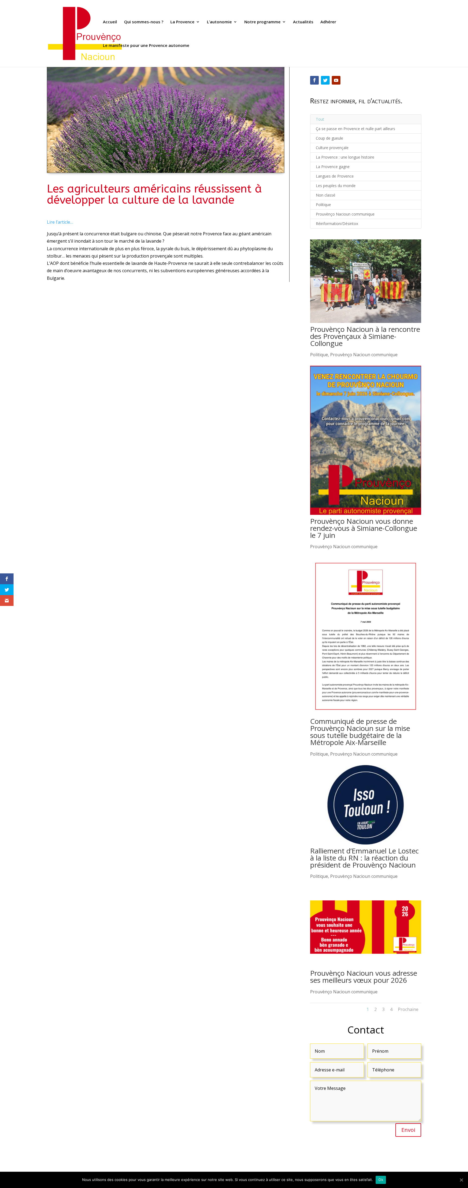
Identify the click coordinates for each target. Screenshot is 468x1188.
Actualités (303, 22)
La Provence (182, 22)
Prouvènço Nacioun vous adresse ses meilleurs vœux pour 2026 (363, 976)
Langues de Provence (335, 176)
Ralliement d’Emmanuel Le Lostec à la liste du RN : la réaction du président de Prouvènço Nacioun (364, 858)
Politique (323, 204)
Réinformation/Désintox (337, 223)
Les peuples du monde (336, 185)
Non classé (325, 195)
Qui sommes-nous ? (143, 22)
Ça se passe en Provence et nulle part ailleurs (355, 128)
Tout (320, 119)
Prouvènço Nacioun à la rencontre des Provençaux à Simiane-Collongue (365, 336)
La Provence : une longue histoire (345, 157)
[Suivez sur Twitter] (325, 80)
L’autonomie (219, 22)
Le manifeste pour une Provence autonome (146, 45)
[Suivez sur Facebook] (314, 80)
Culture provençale (332, 147)
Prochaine (408, 1009)
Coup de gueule (329, 138)
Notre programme (262, 22)
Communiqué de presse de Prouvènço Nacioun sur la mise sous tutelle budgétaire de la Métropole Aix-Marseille (360, 731)
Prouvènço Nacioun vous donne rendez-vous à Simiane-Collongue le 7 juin (363, 528)
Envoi (408, 1130)
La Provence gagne (333, 166)
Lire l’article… (60, 222)
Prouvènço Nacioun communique (345, 214)
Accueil (110, 22)
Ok (380, 1179)
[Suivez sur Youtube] (336, 80)
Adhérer (328, 22)
